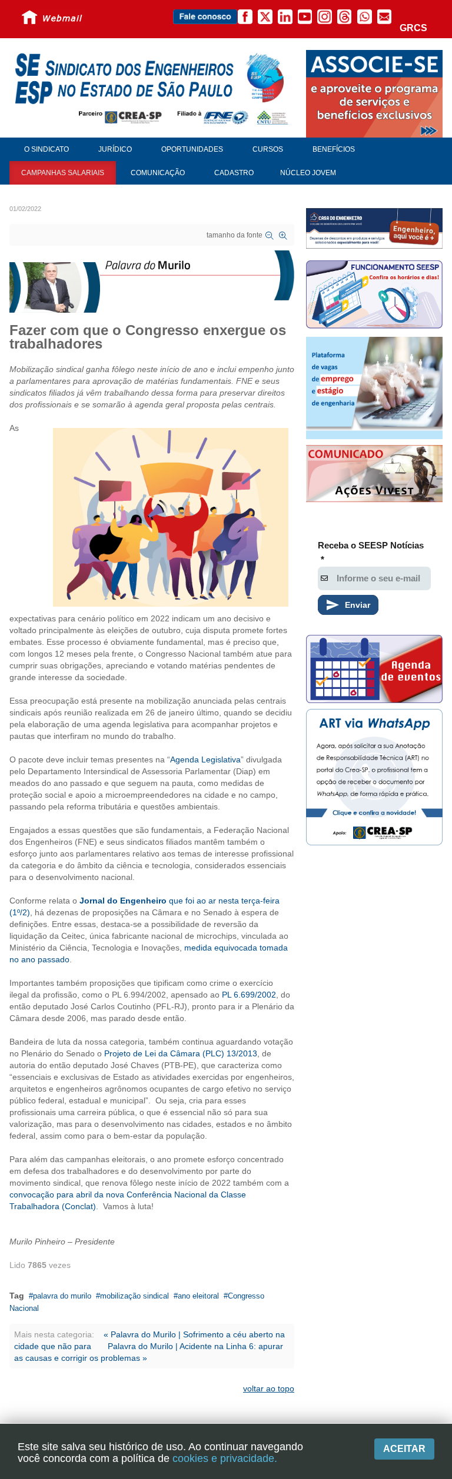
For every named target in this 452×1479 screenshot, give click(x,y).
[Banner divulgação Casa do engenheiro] (374, 228)
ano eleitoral (198, 1295)
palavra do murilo (62, 1295)
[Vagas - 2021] (374, 388)
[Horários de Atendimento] (374, 296)
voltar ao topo (268, 1388)
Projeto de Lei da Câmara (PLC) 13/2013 (180, 1053)
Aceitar (404, 1449)
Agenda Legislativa (205, 759)
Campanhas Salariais (62, 173)
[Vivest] (374, 475)
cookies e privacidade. (224, 1458)
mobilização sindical (134, 1295)
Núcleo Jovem (308, 173)
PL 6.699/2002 (249, 994)
